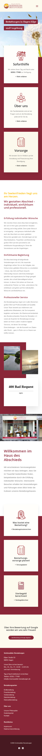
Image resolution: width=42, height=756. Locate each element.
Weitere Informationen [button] (16, 35)
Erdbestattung (9, 690)
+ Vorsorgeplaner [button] (21, 565)
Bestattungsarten (10, 685)
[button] (37, 6)
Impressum (8, 726)
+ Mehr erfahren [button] (21, 76)
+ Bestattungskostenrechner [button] (21, 529)
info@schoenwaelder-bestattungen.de (17, 679)
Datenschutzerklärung (11, 729)
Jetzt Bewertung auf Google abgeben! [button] (21, 637)
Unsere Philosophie (11, 711)
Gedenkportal (8, 713)
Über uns (7, 706)
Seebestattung (9, 695)
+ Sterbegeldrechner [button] (21, 600)
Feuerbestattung (9, 692)
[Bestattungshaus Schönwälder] (13, 6)
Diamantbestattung (10, 700)
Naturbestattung (9, 697)
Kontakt (6, 716)
